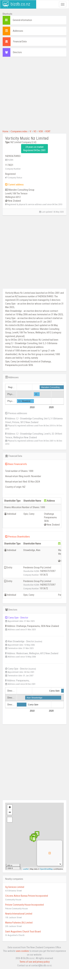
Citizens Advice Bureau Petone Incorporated (26, 895)
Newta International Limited (18, 913)
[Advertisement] (34, 95)
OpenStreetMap (46, 868)
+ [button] (10, 807)
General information (22, 20)
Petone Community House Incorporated (24, 904)
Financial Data (20, 41)
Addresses (18, 30)
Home (5, 131)
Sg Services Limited (14, 887)
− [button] (10, 812)
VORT (47, 131)
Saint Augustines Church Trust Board (23, 931)
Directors (17, 52)
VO (34, 131)
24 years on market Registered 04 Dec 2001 (34, 149)
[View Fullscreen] (9, 819)
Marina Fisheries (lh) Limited (18, 922)
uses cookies (22, 950)
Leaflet (25, 868)
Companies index (19, 131)
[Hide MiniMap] (60, 863)
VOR (41, 131)
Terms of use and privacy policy (35, 961)
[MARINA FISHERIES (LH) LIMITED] (34, 839)
